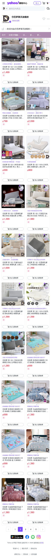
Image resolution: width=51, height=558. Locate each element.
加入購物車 (14, 82)
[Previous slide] (3, 50)
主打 (4, 34)
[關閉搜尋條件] (7, 8)
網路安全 (17, 554)
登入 (37, 3)
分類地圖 (34, 554)
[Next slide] (23, 50)
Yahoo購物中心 (17, 3)
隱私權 (25, 554)
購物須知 (34, 548)
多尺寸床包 (33, 34)
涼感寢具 (26, 34)
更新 (41, 543)
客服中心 (16, 548)
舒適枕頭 (40, 34)
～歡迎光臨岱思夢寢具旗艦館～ (18, 28)
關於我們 (25, 548)
